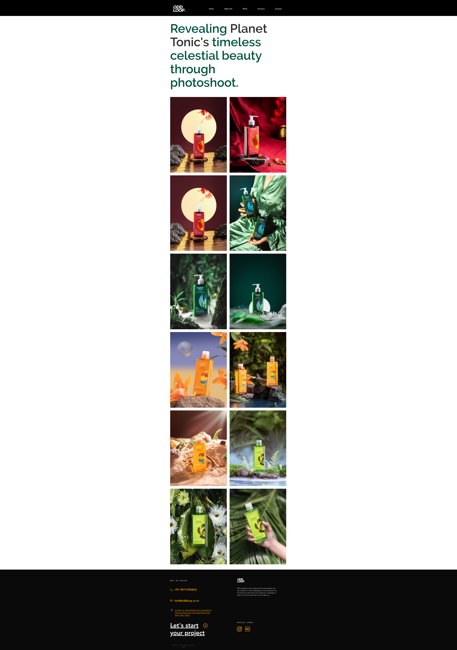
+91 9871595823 (185, 589)
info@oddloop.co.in (186, 600)
